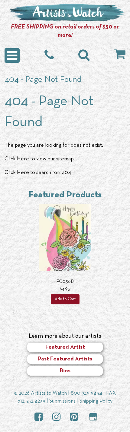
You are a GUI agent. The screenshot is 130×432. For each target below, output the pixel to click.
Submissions (62, 401)
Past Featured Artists (65, 359)
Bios (65, 370)
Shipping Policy (95, 401)
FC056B (65, 282)
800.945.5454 (86, 393)
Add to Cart (65, 299)
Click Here (17, 159)
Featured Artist (65, 347)
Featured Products (65, 195)
